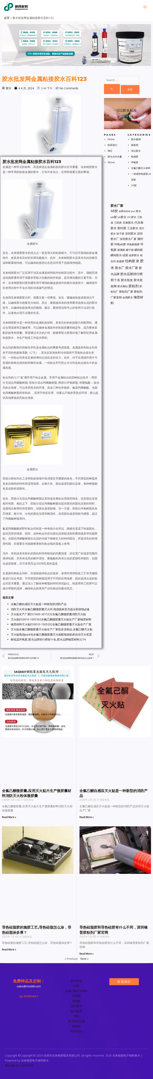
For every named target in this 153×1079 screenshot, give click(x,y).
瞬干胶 (130, 250)
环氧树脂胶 (133, 244)
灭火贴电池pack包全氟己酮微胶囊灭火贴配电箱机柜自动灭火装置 (51, 634)
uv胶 (114, 217)
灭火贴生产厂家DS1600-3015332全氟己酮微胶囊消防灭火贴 (48, 614)
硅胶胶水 (134, 255)
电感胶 (134, 156)
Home (111, 139)
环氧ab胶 (120, 244)
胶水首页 (76, 981)
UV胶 (134, 185)
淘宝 (110, 150)
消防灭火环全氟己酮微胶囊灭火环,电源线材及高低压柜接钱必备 (50, 609)
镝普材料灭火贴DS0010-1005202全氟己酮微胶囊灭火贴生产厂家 (51, 624)
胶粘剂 (133, 286)
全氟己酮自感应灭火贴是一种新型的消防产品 (39, 604)
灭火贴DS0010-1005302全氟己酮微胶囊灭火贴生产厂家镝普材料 (51, 619)
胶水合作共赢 (115, 156)
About (111, 162)
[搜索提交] (112, 89)
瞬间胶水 (116, 255)
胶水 (7, 161)
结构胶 (130, 261)
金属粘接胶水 (34, 161)
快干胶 (120, 233)
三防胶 (118, 222)
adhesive (124, 211)
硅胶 (125, 255)
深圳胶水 (130, 233)
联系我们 (112, 145)
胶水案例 (136, 139)
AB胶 (114, 211)
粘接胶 (120, 261)
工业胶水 (132, 228)
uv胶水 (122, 217)
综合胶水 (136, 150)
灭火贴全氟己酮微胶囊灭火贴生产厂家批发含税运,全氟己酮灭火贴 (51, 629)
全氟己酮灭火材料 (140, 168)
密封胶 (121, 228)
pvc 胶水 (136, 211)
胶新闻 (134, 145)
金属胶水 (128, 297)
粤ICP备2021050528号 (19, 1065)
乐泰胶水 (128, 222)
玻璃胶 (121, 250)
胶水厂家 (131, 268)
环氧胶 (134, 162)
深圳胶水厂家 (128, 239)
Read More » (9, 817)
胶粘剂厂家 (126, 291)
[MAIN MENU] (145, 7)
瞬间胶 (138, 250)
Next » (84, 959)
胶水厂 (120, 268)
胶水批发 (127, 280)
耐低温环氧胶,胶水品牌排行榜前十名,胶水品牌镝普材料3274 (48, 639)
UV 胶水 (131, 217)
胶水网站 (122, 286)
